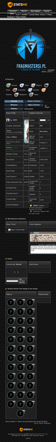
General (14, 101)
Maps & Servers (34, 105)
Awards (36, 90)
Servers (14, 85)
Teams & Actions (34, 101)
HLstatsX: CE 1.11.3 (41, 434)
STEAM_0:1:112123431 (14, 132)
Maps (36, 94)
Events (32, 208)
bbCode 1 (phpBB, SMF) (47, 245)
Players (39, 85)
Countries (21, 90)
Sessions (39, 208)
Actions (9, 94)
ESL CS (27, 154)
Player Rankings (44, 423)
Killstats (14, 108)
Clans (8, 90)
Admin (28, 438)
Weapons (23, 94)
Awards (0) (33, 209)
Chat (26, 85)
